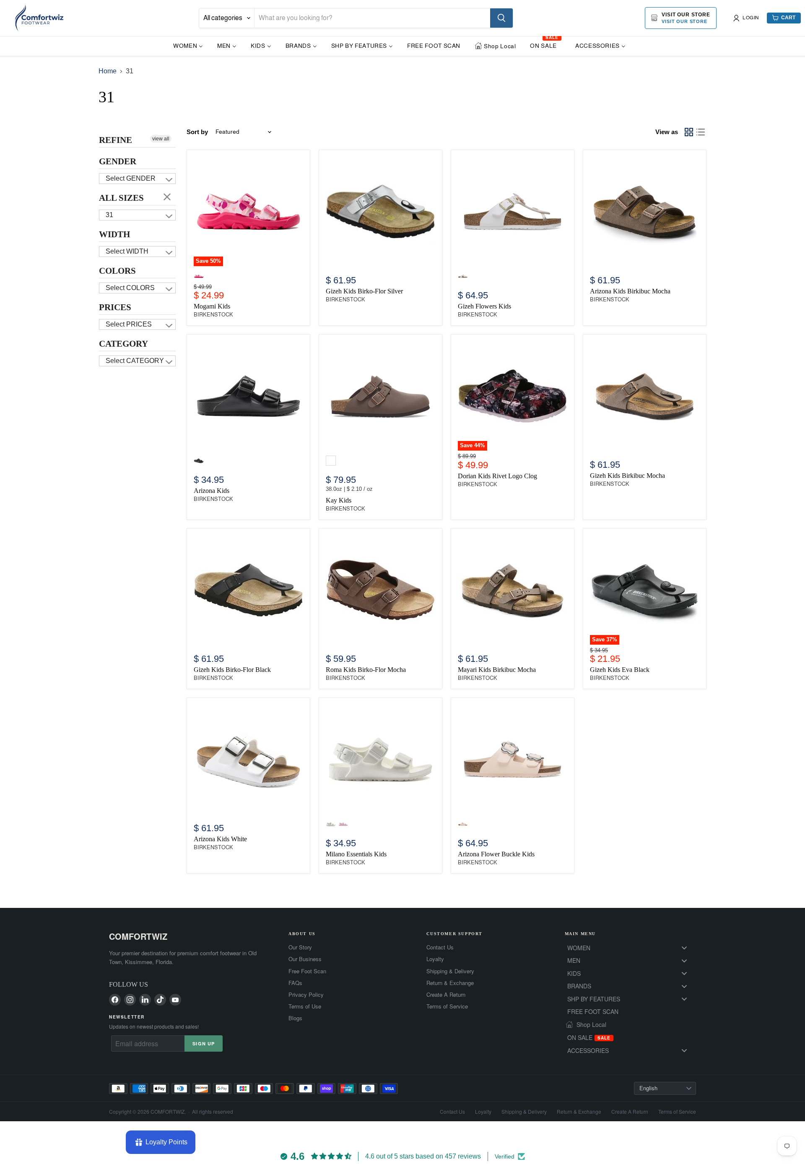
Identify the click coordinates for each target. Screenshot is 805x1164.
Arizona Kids (211, 490)
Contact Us (440, 947)
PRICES (115, 307)
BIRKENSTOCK (213, 314)
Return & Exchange (450, 983)
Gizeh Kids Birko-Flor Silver (364, 291)
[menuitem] (188, 45)
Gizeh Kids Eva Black (619, 669)
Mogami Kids (212, 306)
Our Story (300, 947)
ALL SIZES (121, 198)
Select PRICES (129, 324)
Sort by (197, 131)
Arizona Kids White (220, 839)
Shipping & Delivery (450, 971)
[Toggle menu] (684, 948)
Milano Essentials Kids (356, 854)
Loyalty (435, 959)
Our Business (305, 959)
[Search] (501, 18)
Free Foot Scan (307, 971)
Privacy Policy (306, 994)
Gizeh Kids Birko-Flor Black (232, 669)
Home (108, 71)
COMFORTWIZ (138, 936)
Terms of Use (304, 1006)
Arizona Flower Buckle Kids (496, 854)
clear (167, 196)
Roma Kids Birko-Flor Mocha (366, 669)
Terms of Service (447, 1006)
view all (160, 139)
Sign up (203, 1043)
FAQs (295, 983)
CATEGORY (123, 344)
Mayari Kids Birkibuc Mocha (497, 669)
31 (109, 214)
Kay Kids (338, 500)
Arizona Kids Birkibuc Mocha (630, 291)
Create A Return (445, 994)
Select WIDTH (127, 251)
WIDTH (114, 234)
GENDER (117, 161)
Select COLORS (130, 287)
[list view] (700, 132)
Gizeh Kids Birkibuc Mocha (627, 475)
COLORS (117, 271)
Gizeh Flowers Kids (484, 306)
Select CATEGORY (135, 360)
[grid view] (689, 132)
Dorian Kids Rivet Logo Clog (497, 476)
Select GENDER (131, 178)
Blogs (295, 1018)
